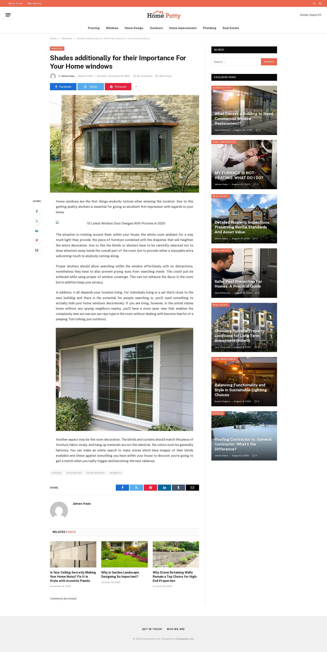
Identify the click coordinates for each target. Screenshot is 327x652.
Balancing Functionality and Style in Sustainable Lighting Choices (241, 390)
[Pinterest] (36, 240)
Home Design (134, 28)
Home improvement (183, 28)
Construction (222, 88)
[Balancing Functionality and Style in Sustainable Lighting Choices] (244, 381)
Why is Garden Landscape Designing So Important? (120, 574)
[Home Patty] (163, 15)
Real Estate (231, 28)
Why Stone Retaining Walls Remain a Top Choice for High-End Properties (175, 577)
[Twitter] (36, 221)
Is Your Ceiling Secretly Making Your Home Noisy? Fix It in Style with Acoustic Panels (73, 577)
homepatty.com (185, 638)
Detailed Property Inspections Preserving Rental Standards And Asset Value (242, 227)
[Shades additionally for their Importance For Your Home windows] (124, 144)
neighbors (116, 472)
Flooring (94, 28)
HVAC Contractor (224, 142)
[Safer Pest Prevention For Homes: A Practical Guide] (244, 273)
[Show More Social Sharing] (136, 86)
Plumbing (209, 28)
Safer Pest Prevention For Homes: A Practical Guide (238, 284)
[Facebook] (36, 211)
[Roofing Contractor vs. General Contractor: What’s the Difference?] (244, 436)
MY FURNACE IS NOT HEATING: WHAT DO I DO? (239, 175)
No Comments (145, 76)
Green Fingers (222, 401)
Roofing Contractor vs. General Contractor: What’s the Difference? (243, 444)
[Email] (36, 250)
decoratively (74, 472)
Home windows (95, 472)
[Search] (319, 3)
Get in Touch (15, 3)
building (57, 472)
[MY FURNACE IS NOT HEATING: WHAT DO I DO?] (244, 164)
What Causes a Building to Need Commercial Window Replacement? (244, 118)
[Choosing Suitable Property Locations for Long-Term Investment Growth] (244, 327)
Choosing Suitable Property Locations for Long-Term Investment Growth (240, 336)
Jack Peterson (222, 130)
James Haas (68, 76)
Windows (112, 28)
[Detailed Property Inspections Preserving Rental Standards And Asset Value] (244, 218)
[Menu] (8, 15)
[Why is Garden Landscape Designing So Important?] (124, 554)
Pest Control (221, 250)
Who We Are (34, 3)
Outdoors (156, 28)
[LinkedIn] (36, 231)
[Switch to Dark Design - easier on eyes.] (314, 3)
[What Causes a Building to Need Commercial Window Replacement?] (244, 110)
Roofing (218, 413)
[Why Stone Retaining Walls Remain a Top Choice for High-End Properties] (176, 554)
